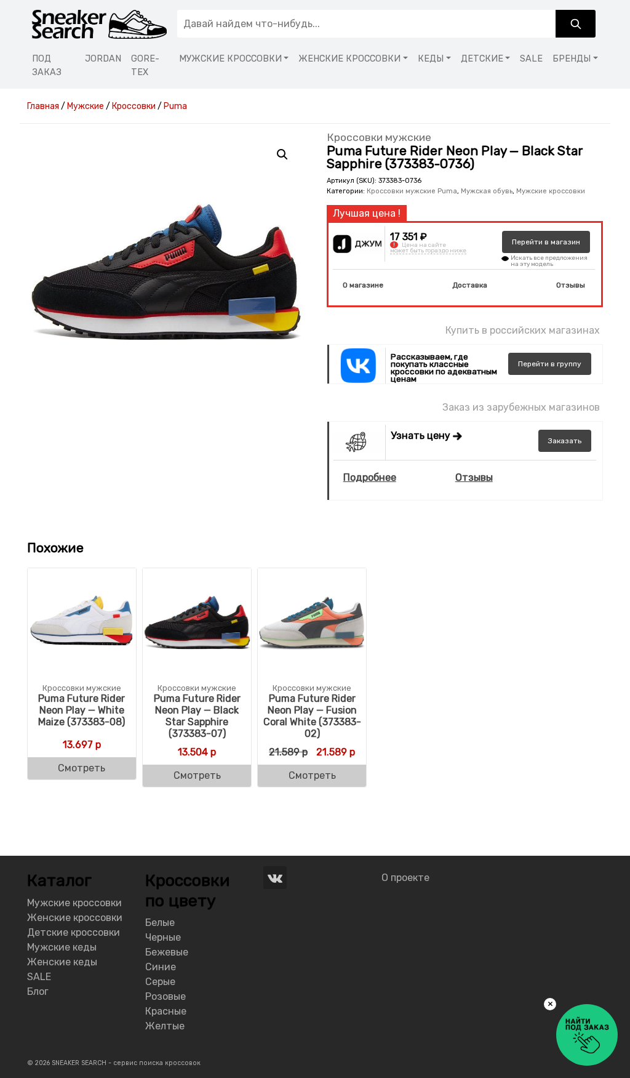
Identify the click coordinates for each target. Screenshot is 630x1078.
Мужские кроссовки (550, 191)
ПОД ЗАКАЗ (47, 66)
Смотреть (81, 768)
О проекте (405, 877)
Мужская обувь (486, 191)
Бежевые (166, 952)
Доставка (469, 285)
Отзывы (570, 285)
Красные (165, 1011)
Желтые (165, 1026)
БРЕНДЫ (571, 59)
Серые (160, 981)
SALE (531, 59)
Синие (160, 967)
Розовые (165, 996)
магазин (546, 242)
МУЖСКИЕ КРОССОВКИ (230, 59)
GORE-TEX (145, 66)
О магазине (363, 285)
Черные (163, 937)
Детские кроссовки (73, 932)
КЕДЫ (431, 59)
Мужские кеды (62, 947)
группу (549, 364)
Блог (38, 991)
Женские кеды (62, 962)
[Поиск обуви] (576, 24)
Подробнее (369, 477)
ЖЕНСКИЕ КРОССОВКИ (349, 59)
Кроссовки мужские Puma (412, 191)
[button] (282, 154)
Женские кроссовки (74, 917)
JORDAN (103, 59)
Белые (160, 922)
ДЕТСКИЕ (482, 59)
